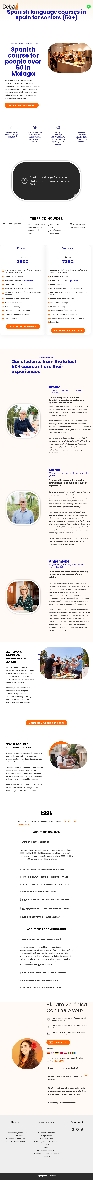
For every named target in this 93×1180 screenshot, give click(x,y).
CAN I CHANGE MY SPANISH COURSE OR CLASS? (41, 917)
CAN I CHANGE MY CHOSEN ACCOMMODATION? (41, 939)
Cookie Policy (47, 1138)
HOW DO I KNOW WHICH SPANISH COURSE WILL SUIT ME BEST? (47, 877)
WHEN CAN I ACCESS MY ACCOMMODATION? (40, 980)
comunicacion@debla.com (16, 1133)
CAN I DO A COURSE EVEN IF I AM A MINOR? (39, 892)
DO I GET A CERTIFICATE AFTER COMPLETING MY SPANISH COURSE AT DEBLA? (44, 909)
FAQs (47, 1147)
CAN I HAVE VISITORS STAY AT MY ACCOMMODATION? (44, 973)
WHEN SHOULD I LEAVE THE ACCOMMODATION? (41, 988)
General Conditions (47, 1133)
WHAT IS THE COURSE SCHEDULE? (35, 842)
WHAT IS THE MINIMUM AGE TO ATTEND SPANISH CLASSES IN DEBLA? (45, 900)
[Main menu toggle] (89, 7)
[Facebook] (73, 1129)
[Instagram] (77, 1129)
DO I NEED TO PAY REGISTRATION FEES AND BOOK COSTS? (45, 884)
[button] (46, 842)
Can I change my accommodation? (63, 1103)
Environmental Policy (47, 1150)
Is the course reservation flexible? (63, 1068)
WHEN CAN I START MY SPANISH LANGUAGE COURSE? (43, 869)
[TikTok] (82, 1129)
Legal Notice (47, 1135)
